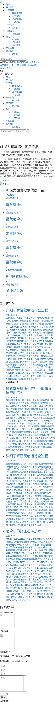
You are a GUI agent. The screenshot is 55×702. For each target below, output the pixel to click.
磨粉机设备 (17, 13)
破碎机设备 (17, 18)
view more (5, 180)
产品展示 (10, 10)
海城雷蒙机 (14, 62)
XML (18, 64)
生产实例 (10, 24)
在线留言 (10, 48)
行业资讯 (16, 42)
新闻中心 (10, 36)
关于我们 (10, 7)
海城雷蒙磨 (24, 62)
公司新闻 (16, 39)
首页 (8, 4)
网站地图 (4, 64)
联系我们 (10, 50)
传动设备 (16, 21)
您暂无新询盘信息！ (31, 64)
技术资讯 (16, 45)
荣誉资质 (10, 30)
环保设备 (16, 16)
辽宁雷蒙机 (34, 62)
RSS (12, 64)
